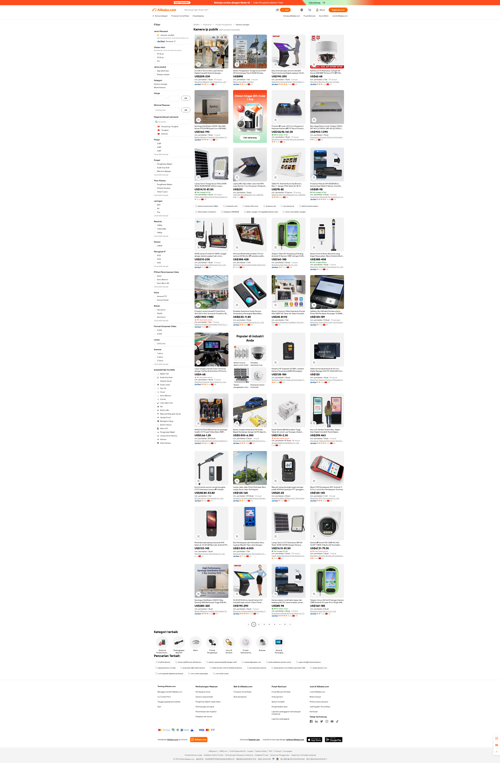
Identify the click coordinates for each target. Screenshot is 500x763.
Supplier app (254, 740)
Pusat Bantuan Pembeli (281, 692)
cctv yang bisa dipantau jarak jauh (170, 674)
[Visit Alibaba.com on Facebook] (311, 721)
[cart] (310, 10)
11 (285, 624)
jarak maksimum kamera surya (279, 662)
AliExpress (213, 751)
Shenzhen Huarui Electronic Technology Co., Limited (327, 322)
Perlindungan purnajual (205, 707)
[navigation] (172, 325)
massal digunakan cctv (252, 662)
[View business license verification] (273, 759)
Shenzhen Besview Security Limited (324, 82)
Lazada (250, 751)
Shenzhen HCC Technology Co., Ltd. (324, 498)
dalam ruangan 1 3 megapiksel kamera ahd (262, 212)
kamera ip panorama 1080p (208, 206)
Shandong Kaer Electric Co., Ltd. (284, 265)
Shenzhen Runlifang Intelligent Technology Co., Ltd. (288, 322)
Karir (159, 707)
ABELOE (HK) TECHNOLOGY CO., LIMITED (288, 195)
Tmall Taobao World (237, 751)
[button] (277, 9)
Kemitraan (314, 712)
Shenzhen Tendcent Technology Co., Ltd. (326, 267)
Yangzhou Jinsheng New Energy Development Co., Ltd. (250, 498)
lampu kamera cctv (320, 668)
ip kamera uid (271, 206)
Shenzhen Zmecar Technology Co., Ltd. (210, 382)
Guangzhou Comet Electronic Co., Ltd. (248, 322)
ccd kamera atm (232, 206)
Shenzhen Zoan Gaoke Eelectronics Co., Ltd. (250, 441)
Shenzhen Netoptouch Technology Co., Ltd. (250, 554)
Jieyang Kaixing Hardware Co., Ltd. (285, 443)
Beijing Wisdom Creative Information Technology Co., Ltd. (211, 137)
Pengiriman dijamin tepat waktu (208, 702)
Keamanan (207, 25)
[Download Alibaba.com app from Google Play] (333, 739)
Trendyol (277, 751)
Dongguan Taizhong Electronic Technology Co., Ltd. (327, 441)
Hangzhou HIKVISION (231, 212)
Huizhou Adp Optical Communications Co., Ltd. (211, 441)
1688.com (223, 751)
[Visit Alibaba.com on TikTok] (337, 721)
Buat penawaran (240, 697)
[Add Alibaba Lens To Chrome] (198, 739)
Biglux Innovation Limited (243, 82)
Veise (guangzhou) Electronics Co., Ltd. (210, 265)
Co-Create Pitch (164, 697)
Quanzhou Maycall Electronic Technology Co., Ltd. (288, 498)
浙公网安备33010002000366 (292, 759)
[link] (496, 738)
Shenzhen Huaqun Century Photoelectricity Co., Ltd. (327, 380)
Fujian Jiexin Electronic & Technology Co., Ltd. (211, 197)
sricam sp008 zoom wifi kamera (189, 662)
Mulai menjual (315, 697)
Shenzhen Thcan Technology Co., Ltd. (210, 554)
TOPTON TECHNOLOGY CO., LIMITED (248, 195)
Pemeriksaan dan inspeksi (206, 712)
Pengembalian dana (279, 707)
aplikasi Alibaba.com (295, 740)
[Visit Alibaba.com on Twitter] (321, 721)
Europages (287, 751)
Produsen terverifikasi (242, 692)
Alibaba (196, 25)
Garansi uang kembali (204, 697)
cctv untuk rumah (222, 674)
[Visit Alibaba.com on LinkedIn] (316, 721)
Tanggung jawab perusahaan (169, 702)
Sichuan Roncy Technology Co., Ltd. (209, 498)
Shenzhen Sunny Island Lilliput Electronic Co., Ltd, (250, 265)
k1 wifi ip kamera (164, 662)
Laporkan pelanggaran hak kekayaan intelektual (286, 713)
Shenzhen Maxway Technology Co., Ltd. (210, 82)
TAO (270, 751)
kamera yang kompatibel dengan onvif (223, 662)
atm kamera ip (288, 206)
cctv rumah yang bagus (199, 674)
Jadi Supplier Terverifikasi (320, 707)
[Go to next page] (290, 624)
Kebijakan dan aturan (204, 716)
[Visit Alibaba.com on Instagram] (326, 721)
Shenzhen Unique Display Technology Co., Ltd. (288, 82)
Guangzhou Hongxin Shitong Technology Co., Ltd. (327, 137)
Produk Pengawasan (224, 25)
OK (186, 98)
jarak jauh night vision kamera (194, 668)
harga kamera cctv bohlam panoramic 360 (289, 668)
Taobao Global (260, 751)
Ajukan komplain (278, 702)
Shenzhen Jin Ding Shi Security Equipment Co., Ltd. (288, 139)
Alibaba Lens (172, 740)
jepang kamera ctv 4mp (167, 668)
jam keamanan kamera (257, 668)
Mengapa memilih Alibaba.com (170, 692)
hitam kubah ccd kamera (207, 212)
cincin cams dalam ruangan (295, 212)
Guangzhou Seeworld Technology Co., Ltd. (327, 197)
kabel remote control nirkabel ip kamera (227, 668)
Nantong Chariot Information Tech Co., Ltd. (211, 324)
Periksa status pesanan (319, 702)
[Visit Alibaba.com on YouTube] (332, 721)
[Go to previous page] (248, 624)
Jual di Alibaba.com (317, 692)
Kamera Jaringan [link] (242, 25)
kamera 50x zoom (251, 206)
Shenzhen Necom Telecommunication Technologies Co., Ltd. (288, 380)
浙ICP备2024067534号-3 (316, 759)
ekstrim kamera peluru (310, 206)
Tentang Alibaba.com (167, 686)
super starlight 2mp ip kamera (310, 662)
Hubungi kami (277, 697)
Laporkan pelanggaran (281, 719)
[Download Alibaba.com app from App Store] (314, 739)
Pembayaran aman (203, 692)
